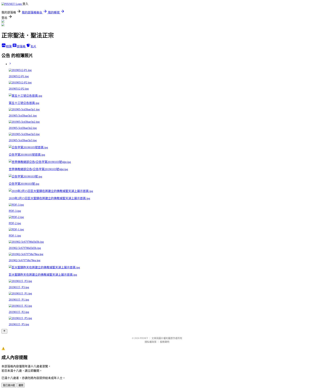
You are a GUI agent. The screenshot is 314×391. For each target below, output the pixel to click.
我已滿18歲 (9, 385)
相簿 (9, 46)
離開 (21, 385)
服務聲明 (164, 341)
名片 (33, 46)
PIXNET (144, 338)
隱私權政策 (150, 341)
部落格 (21, 46)
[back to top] (4, 331)
